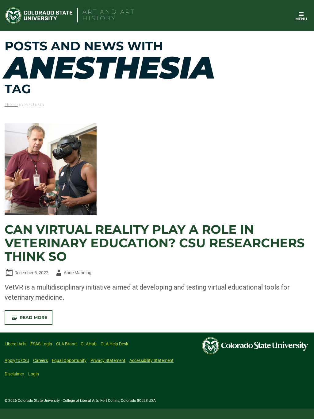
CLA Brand (66, 343)
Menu (301, 19)
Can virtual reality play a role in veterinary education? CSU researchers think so (155, 243)
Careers (40, 360)
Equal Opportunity (69, 360)
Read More (36, 319)
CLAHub (89, 343)
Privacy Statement (107, 360)
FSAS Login (41, 343)
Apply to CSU (17, 360)
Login (33, 373)
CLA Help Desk (114, 343)
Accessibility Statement (151, 360)
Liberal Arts (15, 343)
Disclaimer (14, 373)
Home (11, 104)
